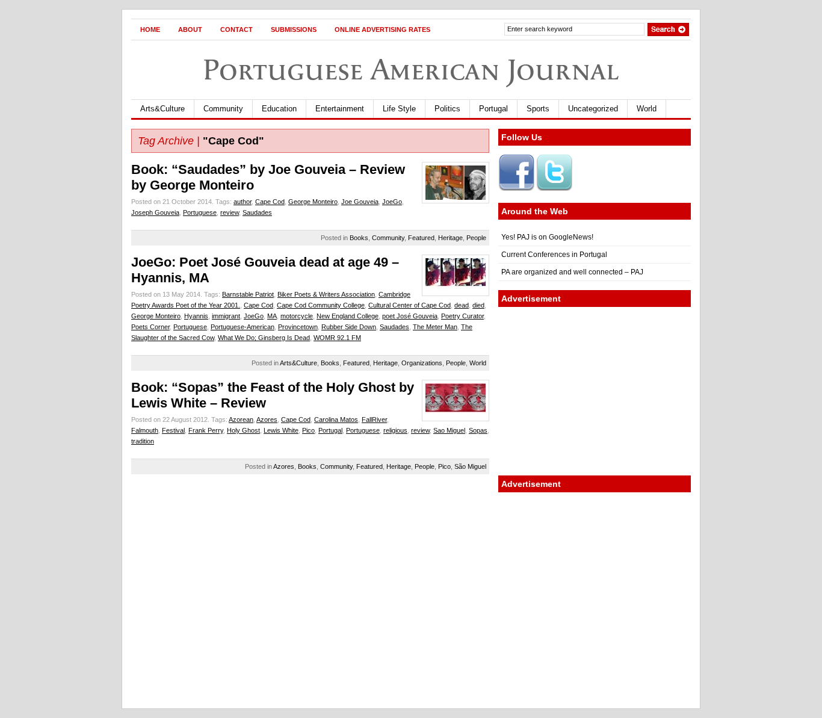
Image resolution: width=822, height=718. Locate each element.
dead (461, 305)
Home (150, 29)
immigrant (226, 316)
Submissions (294, 29)
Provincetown (298, 326)
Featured (421, 237)
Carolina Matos (336, 419)
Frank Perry (205, 430)
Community (223, 108)
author (242, 201)
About (190, 29)
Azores (266, 419)
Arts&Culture (162, 108)
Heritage (450, 237)
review (229, 212)
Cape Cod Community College (321, 305)
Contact (236, 29)
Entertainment (339, 108)
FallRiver (374, 419)
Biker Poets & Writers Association (326, 294)
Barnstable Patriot (248, 294)
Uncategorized (593, 108)
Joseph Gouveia (155, 212)
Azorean (241, 419)
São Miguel (470, 466)
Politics (447, 108)
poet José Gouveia (409, 316)
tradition (142, 441)
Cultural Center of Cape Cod (409, 305)
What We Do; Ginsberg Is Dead (264, 337)
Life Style (399, 108)
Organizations (421, 363)
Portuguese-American (242, 326)
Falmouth (144, 430)
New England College (348, 316)
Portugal (493, 108)
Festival (173, 430)
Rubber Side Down (348, 326)
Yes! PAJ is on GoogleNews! (547, 237)
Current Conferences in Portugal (554, 254)
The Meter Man (435, 326)
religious (395, 430)
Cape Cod (270, 201)
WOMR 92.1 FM (337, 337)
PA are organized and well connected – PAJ (572, 272)
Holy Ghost (243, 430)
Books (359, 237)
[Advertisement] (594, 391)
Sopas (478, 430)
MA (272, 316)
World (647, 108)
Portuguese (200, 212)
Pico (308, 430)
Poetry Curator (462, 316)
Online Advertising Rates (382, 29)
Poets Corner (150, 326)
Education (279, 108)
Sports (538, 108)
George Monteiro (313, 201)
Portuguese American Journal (411, 69)
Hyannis (196, 316)
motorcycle (296, 316)
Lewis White (281, 430)
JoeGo (392, 201)
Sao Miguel (449, 430)
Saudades (257, 212)
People (476, 237)
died (478, 305)
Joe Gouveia (360, 201)
